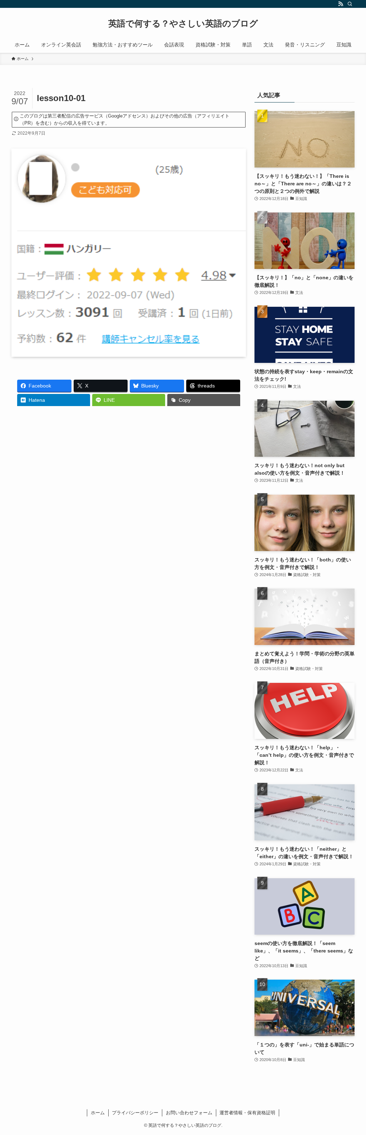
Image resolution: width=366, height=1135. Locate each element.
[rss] (340, 4)
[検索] (350, 4)
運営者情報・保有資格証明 (247, 1112)
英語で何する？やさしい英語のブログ (183, 23)
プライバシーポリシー (135, 1112)
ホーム (98, 1112)
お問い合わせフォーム (189, 1112)
